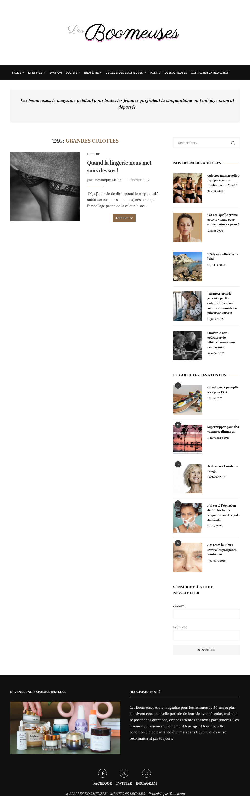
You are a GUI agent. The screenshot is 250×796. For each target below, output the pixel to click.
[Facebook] (218, 101)
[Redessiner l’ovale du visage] (187, 478)
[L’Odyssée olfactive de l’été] (187, 266)
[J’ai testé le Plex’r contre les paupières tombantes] (187, 557)
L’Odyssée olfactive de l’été (223, 256)
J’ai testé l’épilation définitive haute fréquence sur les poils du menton (223, 513)
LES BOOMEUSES (91, 793)
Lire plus (122, 218)
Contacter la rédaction (210, 72)
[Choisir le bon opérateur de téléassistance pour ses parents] (187, 345)
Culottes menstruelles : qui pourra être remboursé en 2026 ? (223, 180)
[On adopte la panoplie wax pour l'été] (187, 400)
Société (71, 72)
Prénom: (180, 627)
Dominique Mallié (107, 180)
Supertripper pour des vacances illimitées (223, 429)
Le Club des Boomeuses (124, 72)
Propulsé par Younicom (166, 793)
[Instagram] (228, 101)
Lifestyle (35, 72)
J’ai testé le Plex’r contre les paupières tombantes (222, 549)
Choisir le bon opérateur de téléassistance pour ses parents (221, 340)
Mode (16, 72)
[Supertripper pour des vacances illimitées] (187, 439)
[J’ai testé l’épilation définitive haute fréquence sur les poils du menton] (187, 518)
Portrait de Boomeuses (168, 72)
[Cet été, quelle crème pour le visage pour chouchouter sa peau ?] (187, 227)
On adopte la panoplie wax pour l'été (223, 390)
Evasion (55, 72)
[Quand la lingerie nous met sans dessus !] (45, 186)
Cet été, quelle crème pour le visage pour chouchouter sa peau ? (223, 219)
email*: (179, 606)
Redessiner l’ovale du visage (222, 468)
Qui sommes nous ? (27, 86)
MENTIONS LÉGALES (127, 793)
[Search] (235, 101)
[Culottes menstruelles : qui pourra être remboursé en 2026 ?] (187, 188)
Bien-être (91, 72)
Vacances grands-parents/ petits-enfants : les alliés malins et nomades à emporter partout (222, 303)
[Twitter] (223, 101)
